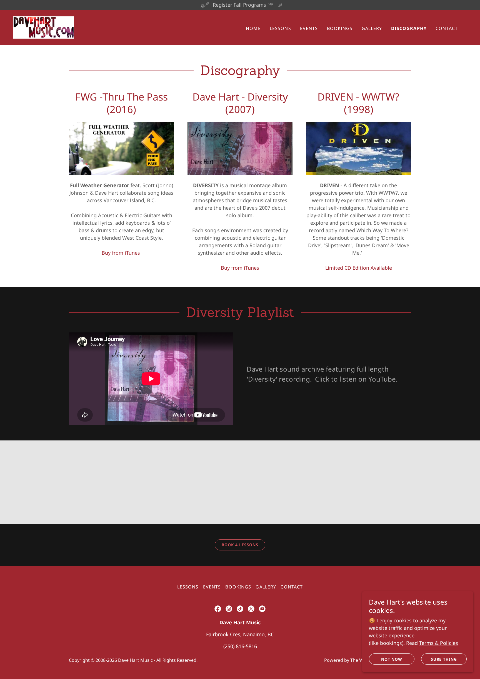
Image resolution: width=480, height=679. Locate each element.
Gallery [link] (372, 28)
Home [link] (253, 28)
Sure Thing (444, 659)
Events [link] (309, 28)
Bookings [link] (340, 28)
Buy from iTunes (121, 252)
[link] (43, 27)
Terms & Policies (438, 643)
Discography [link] (409, 28)
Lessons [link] (280, 28)
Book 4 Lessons (240, 544)
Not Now (391, 659)
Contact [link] (447, 28)
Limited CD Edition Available (358, 267)
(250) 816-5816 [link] (240, 646)
